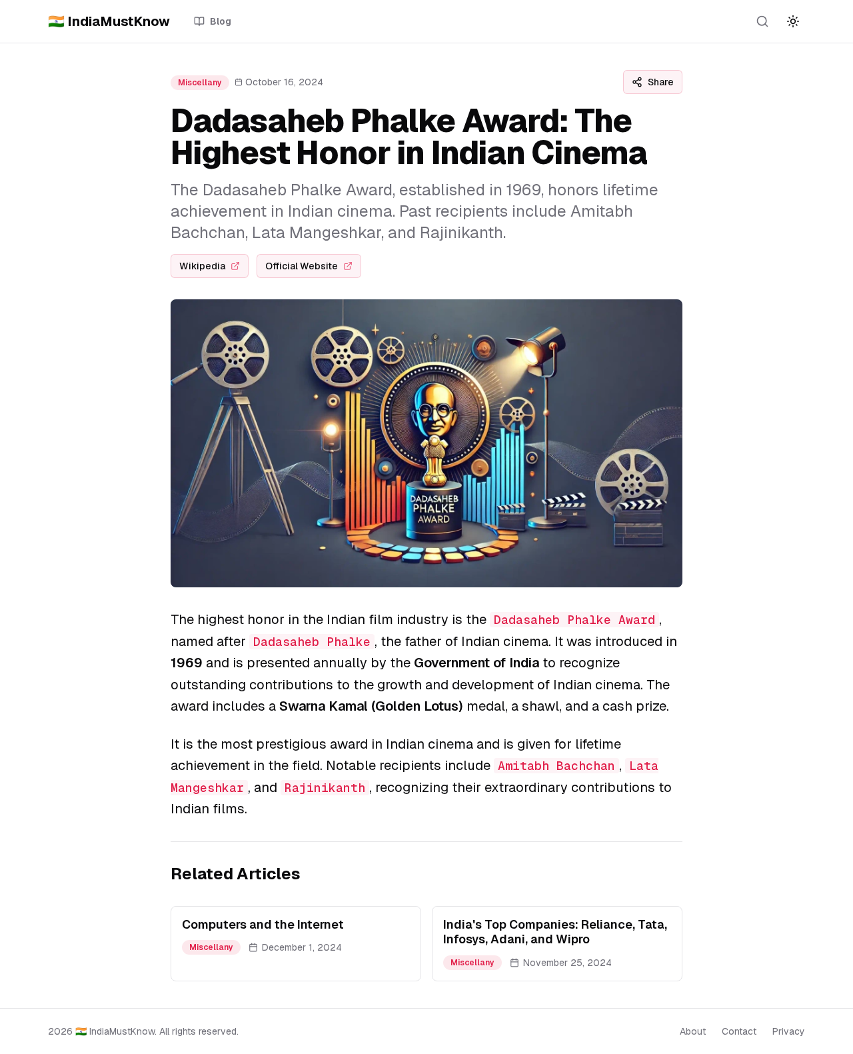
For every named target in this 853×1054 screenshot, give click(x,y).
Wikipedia (202, 266)
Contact (739, 1031)
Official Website (301, 266)
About (693, 1031)
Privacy (788, 1031)
